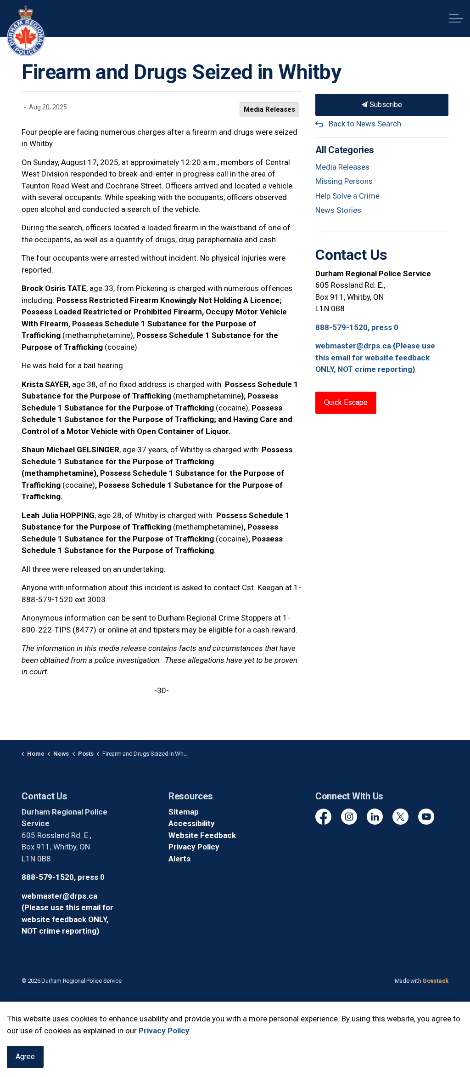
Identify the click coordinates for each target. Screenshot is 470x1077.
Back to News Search (365, 123)
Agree (25, 1056)
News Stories (338, 210)
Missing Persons (344, 181)
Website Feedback (202, 835)
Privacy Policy (193, 846)
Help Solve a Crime (347, 195)
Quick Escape (346, 402)
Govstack (435, 980)
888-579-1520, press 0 (356, 327)
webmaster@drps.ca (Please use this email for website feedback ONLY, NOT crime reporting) (375, 357)
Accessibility (191, 823)
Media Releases (269, 109)
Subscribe (385, 104)
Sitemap (183, 811)
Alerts (179, 858)
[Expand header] (456, 18)
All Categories (344, 149)
